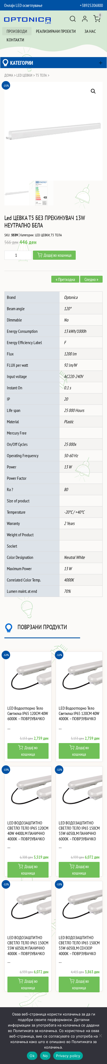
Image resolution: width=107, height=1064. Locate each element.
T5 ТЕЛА (41, 75)
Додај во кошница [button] (29, 751)
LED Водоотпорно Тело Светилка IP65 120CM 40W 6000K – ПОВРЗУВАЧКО (27, 713)
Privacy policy (68, 1056)
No (45, 1056)
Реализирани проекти (56, 31)
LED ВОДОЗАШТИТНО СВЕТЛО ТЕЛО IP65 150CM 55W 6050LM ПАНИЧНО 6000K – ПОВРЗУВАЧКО (79, 830)
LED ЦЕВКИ (24, 75)
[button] (93, 91)
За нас (90, 31)
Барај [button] (72, 18)
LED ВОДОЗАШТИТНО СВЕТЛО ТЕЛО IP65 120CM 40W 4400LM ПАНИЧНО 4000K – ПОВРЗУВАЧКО (27, 830)
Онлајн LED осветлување (23, 5)
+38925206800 (91, 5)
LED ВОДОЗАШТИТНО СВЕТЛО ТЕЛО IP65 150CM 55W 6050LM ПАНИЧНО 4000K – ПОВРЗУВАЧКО (27, 945)
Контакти (15, 39)
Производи (17, 31)
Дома (8, 75)
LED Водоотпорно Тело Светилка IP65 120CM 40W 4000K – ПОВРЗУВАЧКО (79, 713)
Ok (32, 1056)
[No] (100, 1035)
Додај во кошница (57, 255)
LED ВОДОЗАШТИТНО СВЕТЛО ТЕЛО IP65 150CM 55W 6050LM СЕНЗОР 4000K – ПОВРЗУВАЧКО (79, 945)
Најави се (84, 18)
